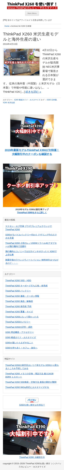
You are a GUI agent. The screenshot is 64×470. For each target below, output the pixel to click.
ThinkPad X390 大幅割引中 (32, 457)
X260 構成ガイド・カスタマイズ (27, 100)
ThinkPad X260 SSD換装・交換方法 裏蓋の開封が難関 (30, 382)
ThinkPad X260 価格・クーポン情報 (22, 296)
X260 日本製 (52, 100)
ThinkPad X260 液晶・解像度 (19, 301)
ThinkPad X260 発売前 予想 (18, 306)
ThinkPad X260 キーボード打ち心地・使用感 (26, 285)
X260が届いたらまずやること (19, 342)
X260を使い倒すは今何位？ (32, 405)
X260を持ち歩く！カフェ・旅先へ (21, 348)
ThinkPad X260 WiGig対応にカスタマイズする (27, 387)
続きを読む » (33, 91)
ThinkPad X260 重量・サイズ (19, 311)
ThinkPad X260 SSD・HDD (18, 280)
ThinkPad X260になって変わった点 (22, 317)
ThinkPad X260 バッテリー (18, 291)
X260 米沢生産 (9, 103)
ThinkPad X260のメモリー (17, 322)
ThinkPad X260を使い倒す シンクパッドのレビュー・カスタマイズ (32, 5)
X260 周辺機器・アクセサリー (19, 332)
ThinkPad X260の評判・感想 (18, 327)
